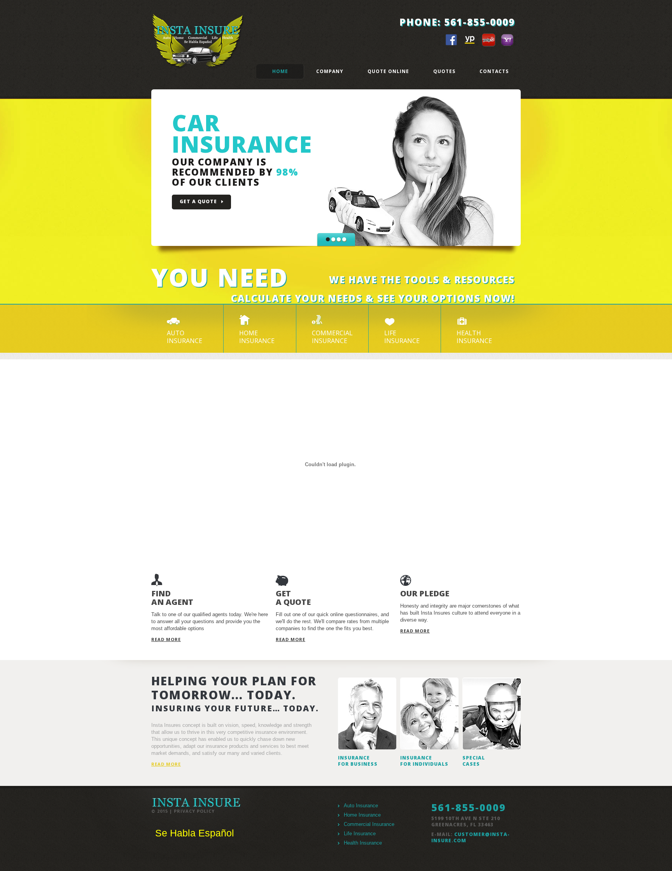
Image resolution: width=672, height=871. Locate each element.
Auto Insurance (361, 805)
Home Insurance (362, 815)
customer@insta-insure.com (470, 837)
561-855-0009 (479, 22)
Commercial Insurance (369, 824)
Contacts (494, 71)
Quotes (444, 71)
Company (329, 71)
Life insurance (402, 337)
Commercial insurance (332, 337)
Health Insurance (363, 843)
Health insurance (474, 337)
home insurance (257, 337)
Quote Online (388, 71)
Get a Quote (198, 201)
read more (166, 639)
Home (280, 71)
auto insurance (184, 337)
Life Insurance (360, 833)
